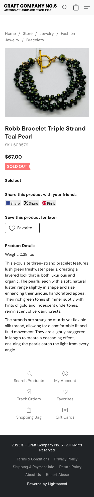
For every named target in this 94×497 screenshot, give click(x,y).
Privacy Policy (65, 459)
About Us (33, 475)
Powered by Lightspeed (47, 483)
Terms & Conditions (33, 459)
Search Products (29, 380)
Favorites (65, 399)
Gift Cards (65, 417)
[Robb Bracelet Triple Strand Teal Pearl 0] (47, 82)
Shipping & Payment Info (33, 467)
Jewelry (47, 33)
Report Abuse (57, 475)
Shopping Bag (29, 417)
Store (28, 33)
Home (10, 33)
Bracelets (35, 40)
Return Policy (70, 467)
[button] (31, 7)
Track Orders (29, 399)
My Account (65, 380)
